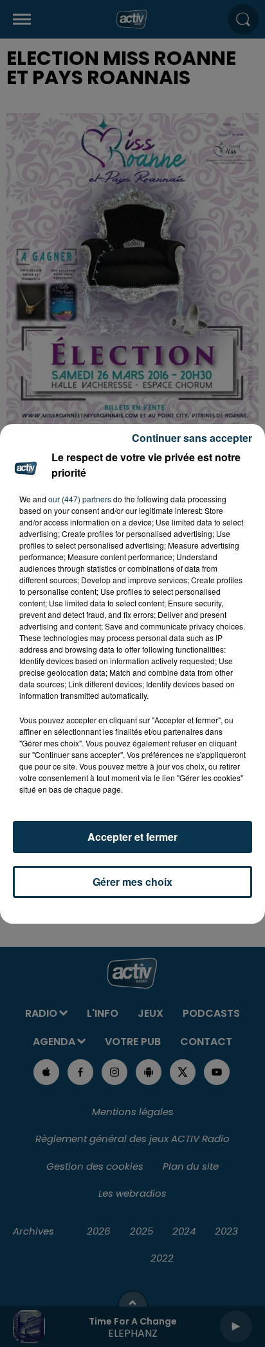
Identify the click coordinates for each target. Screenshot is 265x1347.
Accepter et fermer (132, 836)
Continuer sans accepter (192, 437)
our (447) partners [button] (79, 498)
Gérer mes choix (132, 881)
